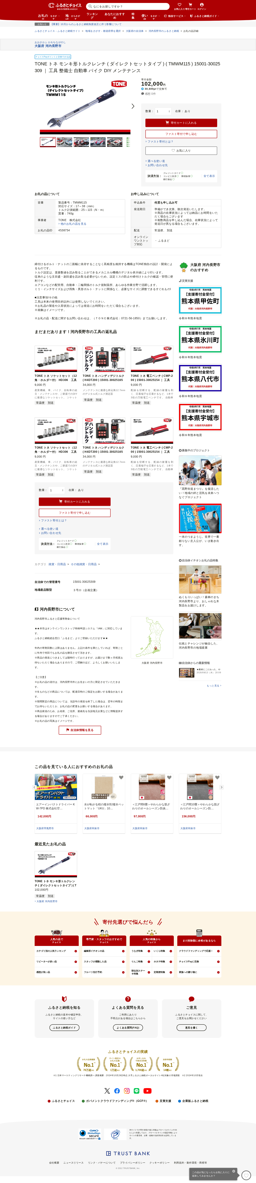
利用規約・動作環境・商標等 (190, 1162)
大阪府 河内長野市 (47, 901)
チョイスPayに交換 (189, 961)
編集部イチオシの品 (94, 951)
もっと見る (213, 685)
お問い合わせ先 (158, 165)
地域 (72, 16)
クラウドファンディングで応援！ (196, 951)
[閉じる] (233, 1171)
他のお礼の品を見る (74, 223)
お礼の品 (47, 16)
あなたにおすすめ (115, 16)
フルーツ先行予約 (93, 972)
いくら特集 (159, 951)
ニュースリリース (73, 1162)
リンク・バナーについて (102, 1162)
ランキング (92, 16)
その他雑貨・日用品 (84, 564)
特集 (133, 16)
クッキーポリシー (159, 1162)
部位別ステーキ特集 (138, 972)
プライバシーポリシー (132, 1162)
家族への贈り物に (188, 972)
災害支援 (165, 1100)
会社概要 (54, 1162)
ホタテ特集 (159, 961)
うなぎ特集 (137, 951)
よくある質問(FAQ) (128, 1027)
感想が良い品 (43, 972)
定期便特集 (159, 972)
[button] (73, 349)
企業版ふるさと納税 (195, 1100)
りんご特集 (137, 961)
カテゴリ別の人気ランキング (51, 951)
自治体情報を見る (82, 730)
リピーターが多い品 (46, 961)
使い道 (149, 16)
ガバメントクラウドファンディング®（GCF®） (117, 1100)
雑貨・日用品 (58, 564)
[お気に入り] (246, 1175)
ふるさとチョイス (63, 1100)
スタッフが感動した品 (95, 961)
